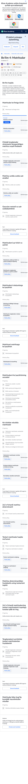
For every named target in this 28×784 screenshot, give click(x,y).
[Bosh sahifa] (1, 54)
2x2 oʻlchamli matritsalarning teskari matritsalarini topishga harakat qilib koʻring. (14, 607)
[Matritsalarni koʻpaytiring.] (23, 73)
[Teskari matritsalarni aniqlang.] (10, 75)
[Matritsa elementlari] (4, 73)
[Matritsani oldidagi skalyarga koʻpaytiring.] (17, 73)
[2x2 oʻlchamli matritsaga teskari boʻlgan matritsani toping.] (15, 75)
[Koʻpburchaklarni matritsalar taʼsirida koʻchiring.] (2, 75)
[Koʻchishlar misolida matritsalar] (4, 75)
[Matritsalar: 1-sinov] (10, 73)
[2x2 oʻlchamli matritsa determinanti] (8, 75)
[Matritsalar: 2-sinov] (21, 73)
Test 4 (3, 681)
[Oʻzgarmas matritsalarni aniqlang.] (12, 75)
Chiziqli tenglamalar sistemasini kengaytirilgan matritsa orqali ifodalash (12, 144)
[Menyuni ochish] (26, 31)
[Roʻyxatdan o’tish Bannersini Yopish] (25, 36)
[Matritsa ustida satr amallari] (8, 73)
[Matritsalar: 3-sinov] (6, 75)
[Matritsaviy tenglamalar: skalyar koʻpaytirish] (19, 73)
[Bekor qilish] (25, 1)
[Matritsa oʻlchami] (2, 73)
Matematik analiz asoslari (17, 53)
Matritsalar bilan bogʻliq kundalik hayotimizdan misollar (12, 699)
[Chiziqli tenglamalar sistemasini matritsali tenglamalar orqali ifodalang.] (17, 75)
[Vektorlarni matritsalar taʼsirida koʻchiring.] (25, 73)
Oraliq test (4, 718)
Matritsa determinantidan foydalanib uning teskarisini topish (13, 583)
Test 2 (3, 328)
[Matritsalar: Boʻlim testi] (21, 75)
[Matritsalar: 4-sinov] (19, 75)
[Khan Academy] (7, 31)
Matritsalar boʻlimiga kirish (13, 103)
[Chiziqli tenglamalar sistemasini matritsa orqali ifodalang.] (6, 73)
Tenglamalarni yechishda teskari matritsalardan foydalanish (12, 641)
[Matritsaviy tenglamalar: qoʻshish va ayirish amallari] (15, 73)
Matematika (7, 53)
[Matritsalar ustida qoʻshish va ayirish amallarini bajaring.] (12, 73)
